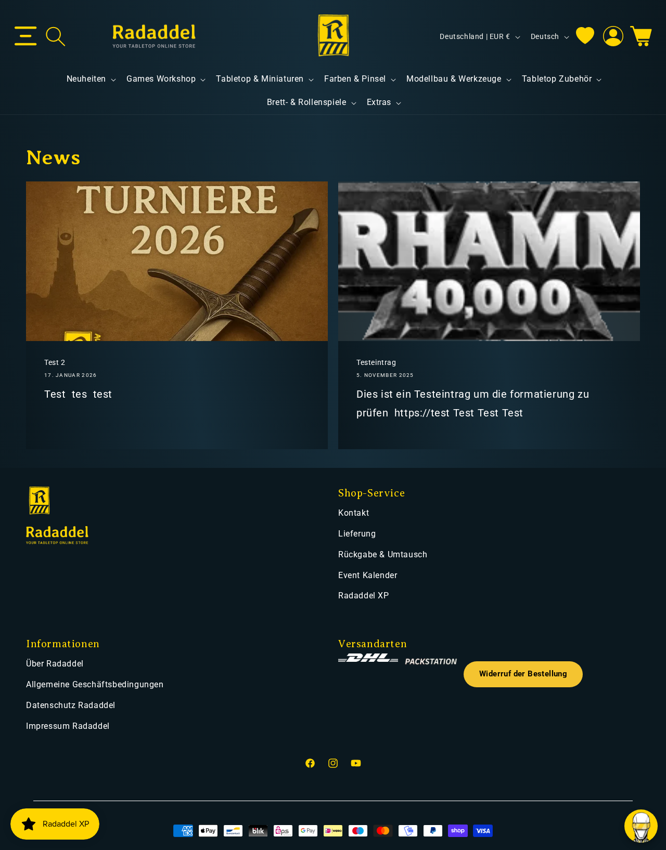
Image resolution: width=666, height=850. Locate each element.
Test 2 (55, 362)
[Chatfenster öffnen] (641, 826)
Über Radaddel (55, 664)
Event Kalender (367, 575)
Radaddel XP (363, 595)
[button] (26, 36)
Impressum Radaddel (68, 726)
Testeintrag (376, 362)
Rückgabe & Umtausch (382, 554)
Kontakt (353, 513)
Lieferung (357, 534)
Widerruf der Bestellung (523, 674)
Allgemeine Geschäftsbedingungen (95, 684)
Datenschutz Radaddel (71, 705)
